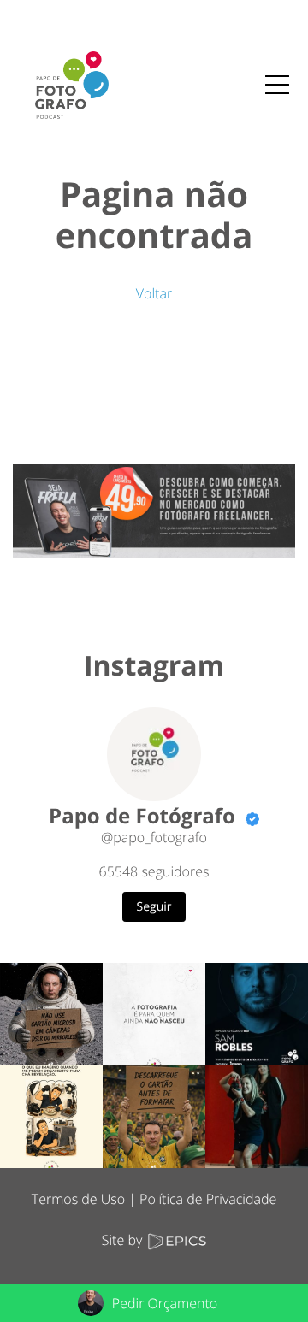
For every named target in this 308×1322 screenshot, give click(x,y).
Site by (124, 1240)
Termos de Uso (78, 1198)
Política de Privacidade (207, 1198)
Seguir (154, 907)
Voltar (154, 293)
